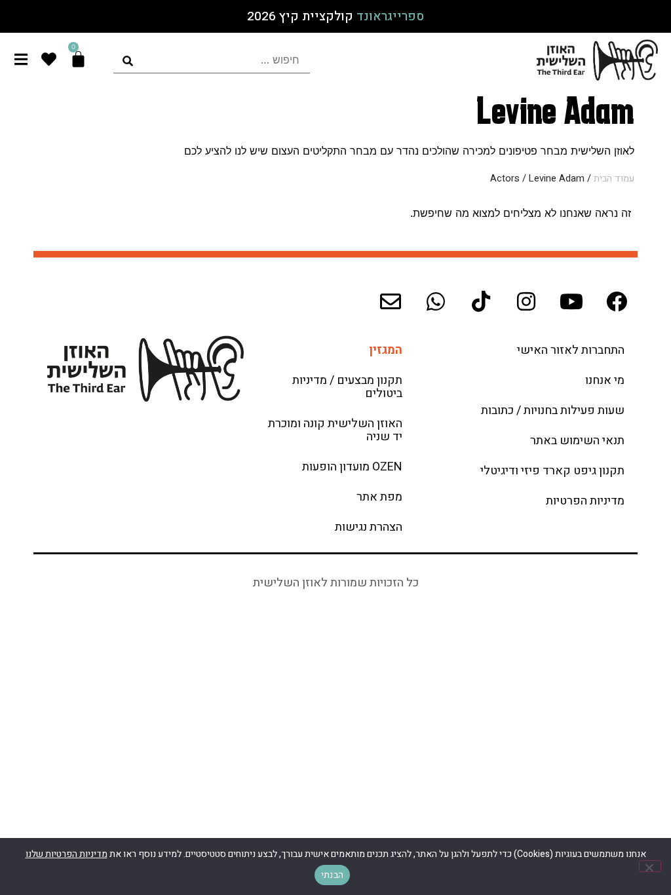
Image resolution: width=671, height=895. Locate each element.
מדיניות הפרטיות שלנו (66, 854)
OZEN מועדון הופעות (352, 467)
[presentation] (211, 60)
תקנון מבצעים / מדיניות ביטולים (347, 386)
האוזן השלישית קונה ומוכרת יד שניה (335, 430)
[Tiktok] (481, 301)
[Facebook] (617, 301)
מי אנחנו (604, 380)
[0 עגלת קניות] (78, 59)
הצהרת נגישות (368, 527)
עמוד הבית (614, 178)
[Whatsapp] (436, 301)
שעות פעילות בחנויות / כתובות (552, 410)
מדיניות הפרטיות (585, 501)
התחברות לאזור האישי (570, 350)
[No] (650, 866)
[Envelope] (391, 301)
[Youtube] (571, 301)
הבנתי (332, 875)
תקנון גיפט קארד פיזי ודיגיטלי (552, 471)
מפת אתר (379, 497)
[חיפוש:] (211, 60)
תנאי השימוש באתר (577, 440)
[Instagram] (526, 301)
